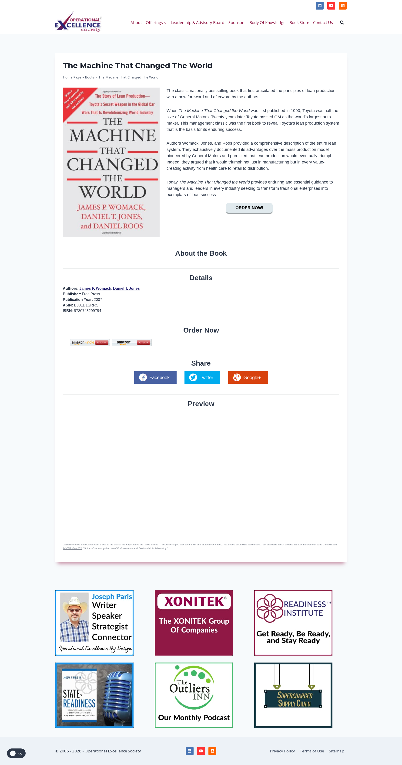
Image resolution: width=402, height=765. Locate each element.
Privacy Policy (70, 5)
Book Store (299, 22)
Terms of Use (100, 5)
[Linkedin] (320, 6)
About (136, 22)
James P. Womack (95, 288)
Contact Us (323, 22)
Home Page (72, 77)
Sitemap (336, 751)
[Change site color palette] (16, 753)
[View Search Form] (342, 22)
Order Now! (249, 207)
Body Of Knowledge (267, 22)
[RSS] (343, 6)
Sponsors (236, 22)
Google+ (252, 377)
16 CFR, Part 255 (72, 548)
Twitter (206, 377)
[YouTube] (331, 6)
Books (90, 77)
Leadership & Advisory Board (197, 22)
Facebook (159, 377)
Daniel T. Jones (126, 288)
